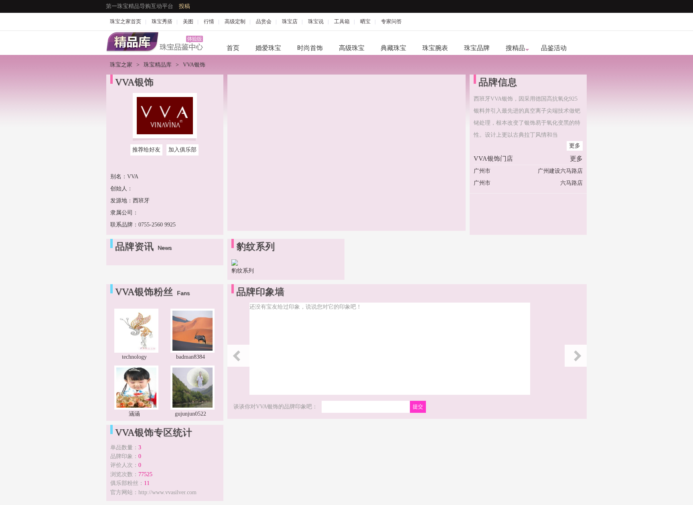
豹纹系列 (242, 271)
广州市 (482, 171)
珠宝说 (316, 21)
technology (134, 357)
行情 (209, 21)
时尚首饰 (310, 47)
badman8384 (190, 357)
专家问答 (391, 21)
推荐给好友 (146, 150)
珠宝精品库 (158, 65)
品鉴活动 (554, 47)
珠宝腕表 (435, 47)
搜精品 (515, 47)
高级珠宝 (352, 47)
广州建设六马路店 (560, 171)
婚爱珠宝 (268, 47)
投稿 (184, 6)
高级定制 (235, 21)
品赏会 (264, 21)
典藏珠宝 (393, 47)
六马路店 (571, 183)
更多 (574, 146)
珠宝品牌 (477, 47)
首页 (233, 47)
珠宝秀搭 (162, 21)
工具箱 (342, 21)
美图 (188, 21)
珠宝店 (290, 21)
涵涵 (134, 414)
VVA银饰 (134, 82)
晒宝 (365, 21)
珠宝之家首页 (125, 21)
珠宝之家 (121, 65)
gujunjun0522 (190, 414)
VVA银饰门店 (493, 158)
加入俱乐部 (182, 150)
